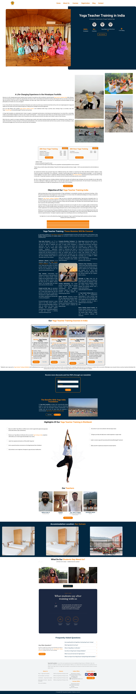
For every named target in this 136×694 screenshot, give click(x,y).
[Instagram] (92, 674)
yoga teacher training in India (60, 97)
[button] (66, 3)
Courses (75, 3)
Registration (85, 3)
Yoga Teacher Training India (57, 234)
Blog (93, 3)
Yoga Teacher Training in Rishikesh (51, 198)
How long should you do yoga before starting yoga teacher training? (79, 642)
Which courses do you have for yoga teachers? (75, 653)
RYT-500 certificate (77, 174)
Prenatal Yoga (8, 110)
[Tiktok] (95, 674)
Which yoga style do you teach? (71, 645)
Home (58, 3)
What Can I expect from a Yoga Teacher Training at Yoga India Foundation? (80, 656)
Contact (100, 3)
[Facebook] (86, 674)
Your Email (60, 384)
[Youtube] (89, 674)
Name (59, 380)
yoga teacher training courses (27, 108)
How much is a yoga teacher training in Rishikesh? (75, 650)
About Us (66, 3)
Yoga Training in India (37, 435)
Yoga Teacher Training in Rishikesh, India (55, 410)
